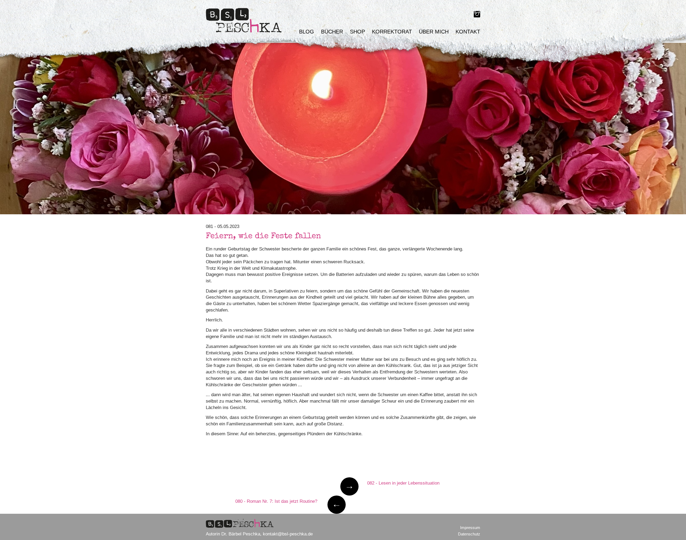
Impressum (470, 527)
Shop (357, 32)
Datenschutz (469, 534)
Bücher (332, 32)
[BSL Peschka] (245, 21)
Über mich (434, 32)
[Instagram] (477, 15)
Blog (306, 32)
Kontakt (468, 32)
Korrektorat (392, 32)
